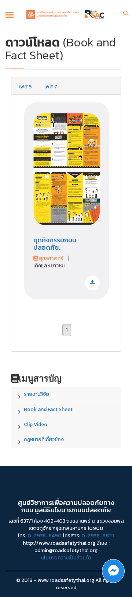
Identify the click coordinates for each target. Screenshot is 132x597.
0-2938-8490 (44, 536)
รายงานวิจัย (36, 394)
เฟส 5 (25, 87)
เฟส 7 (50, 87)
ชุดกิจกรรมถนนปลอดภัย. (54, 243)
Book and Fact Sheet (48, 409)
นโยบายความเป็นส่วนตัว (66, 558)
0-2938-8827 (98, 536)
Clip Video (35, 424)
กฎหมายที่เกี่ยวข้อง (44, 439)
